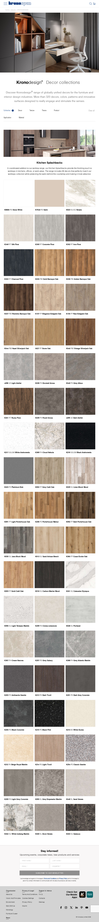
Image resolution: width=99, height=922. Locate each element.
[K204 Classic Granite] (80, 748)
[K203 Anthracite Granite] (19, 678)
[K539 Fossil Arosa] (49, 401)
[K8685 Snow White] (19, 193)
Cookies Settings (28, 898)
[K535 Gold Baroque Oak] (49, 262)
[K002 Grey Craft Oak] (49, 470)
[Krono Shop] (94, 3)
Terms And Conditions (29, 894)
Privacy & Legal (28, 890)
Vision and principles (13, 898)
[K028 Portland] (80, 609)
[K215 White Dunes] (80, 713)
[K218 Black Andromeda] (80, 436)
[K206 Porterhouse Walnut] (49, 505)
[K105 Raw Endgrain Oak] (80, 297)
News (8, 917)
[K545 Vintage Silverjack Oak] (80, 331)
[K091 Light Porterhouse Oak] (19, 505)
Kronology (9, 910)
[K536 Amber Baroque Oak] (80, 262)
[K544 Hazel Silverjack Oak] (19, 331)
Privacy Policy (27, 902)
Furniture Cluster (12, 914)
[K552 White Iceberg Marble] (19, 817)
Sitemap (42, 902)
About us (9, 894)
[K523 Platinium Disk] (19, 470)
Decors (13, 10)
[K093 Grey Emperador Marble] (49, 782)
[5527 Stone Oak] (49, 331)
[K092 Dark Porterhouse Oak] (80, 505)
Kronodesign (22, 10)
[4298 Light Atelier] (19, 366)
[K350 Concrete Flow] (49, 228)
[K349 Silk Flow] (19, 228)
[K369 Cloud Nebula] (49, 436)
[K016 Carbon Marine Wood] (49, 574)
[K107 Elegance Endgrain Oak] (49, 297)
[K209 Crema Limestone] (49, 609)
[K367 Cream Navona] (19, 644)
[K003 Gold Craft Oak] (19, 574)
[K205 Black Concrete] (19, 713)
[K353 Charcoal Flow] (19, 262)
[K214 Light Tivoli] (49, 748)
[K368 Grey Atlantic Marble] (80, 644)
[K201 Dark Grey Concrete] (80, 678)
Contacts (42, 898)
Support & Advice (45, 890)
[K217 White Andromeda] (19, 436)
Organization (10, 890)
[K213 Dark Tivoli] (49, 678)
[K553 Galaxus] (80, 817)
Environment (10, 902)
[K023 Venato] (80, 193)
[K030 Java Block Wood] (19, 540)
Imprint (24, 906)
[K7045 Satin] (49, 193)
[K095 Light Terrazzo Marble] (19, 609)
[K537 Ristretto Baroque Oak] (19, 297)
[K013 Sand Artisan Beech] (49, 540)
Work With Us (10, 906)
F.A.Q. (41, 894)
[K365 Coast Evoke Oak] (80, 540)
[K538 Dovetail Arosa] (49, 366)
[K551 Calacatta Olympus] (80, 574)
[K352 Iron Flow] (80, 228)
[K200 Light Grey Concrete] (19, 782)
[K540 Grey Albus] (80, 366)
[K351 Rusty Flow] (19, 401)
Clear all (91, 111)
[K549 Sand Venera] (80, 782)
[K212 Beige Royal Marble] (19, 748)
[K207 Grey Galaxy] (49, 644)
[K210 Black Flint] (49, 713)
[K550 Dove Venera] (49, 817)
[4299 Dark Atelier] (80, 401)
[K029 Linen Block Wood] (80, 470)
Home (7, 10)
